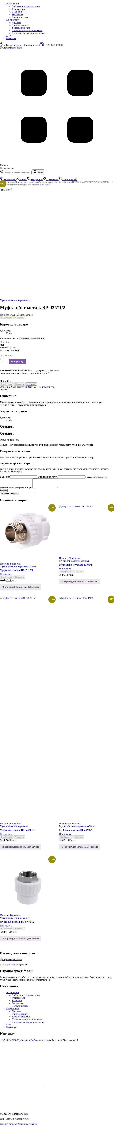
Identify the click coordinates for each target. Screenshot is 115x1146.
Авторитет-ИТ (22, 1119)
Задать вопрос (25, 315)
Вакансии (17, 11)
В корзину (17, 361)
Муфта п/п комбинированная (15, 300)
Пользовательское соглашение (27, 30)
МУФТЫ (101, 182)
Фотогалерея (18, 9)
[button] (20, 587)
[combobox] (18, 172)
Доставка (16, 22)
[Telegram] (22, 1108)
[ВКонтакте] (67, 1086)
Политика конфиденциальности (28, 33)
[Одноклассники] (67, 1063)
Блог (8, 36)
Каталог (11, 182)
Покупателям (12, 19)
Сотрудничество (20, 17)
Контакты (11, 38)
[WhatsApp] (22, 1086)
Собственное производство (26, 6)
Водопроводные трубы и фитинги (55, 182)
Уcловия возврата (21, 27)
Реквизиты (17, 14)
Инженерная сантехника (27, 182)
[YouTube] (22, 1063)
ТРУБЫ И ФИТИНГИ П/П (84, 182)
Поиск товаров (7, 168)
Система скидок (20, 25)
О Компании (12, 3)
